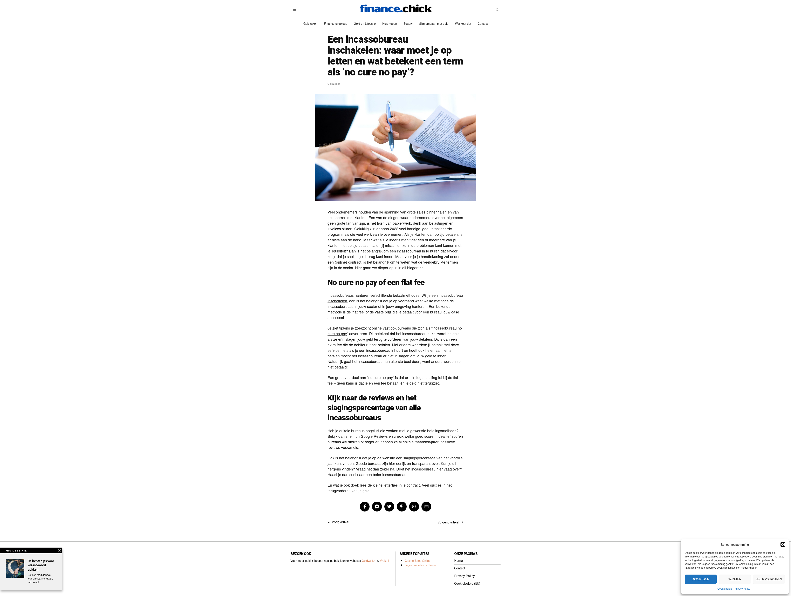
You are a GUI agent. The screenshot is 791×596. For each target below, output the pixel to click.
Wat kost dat (463, 23)
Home (458, 561)
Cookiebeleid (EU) (467, 583)
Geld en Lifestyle (365, 23)
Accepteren (700, 579)
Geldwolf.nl (369, 560)
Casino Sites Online (418, 560)
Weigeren (734, 579)
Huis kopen (389, 23)
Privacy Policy (742, 588)
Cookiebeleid (724, 588)
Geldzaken (310, 23)
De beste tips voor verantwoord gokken (41, 565)
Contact (483, 23)
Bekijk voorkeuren (769, 579)
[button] (783, 544)
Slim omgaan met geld (433, 23)
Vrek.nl (384, 560)
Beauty (408, 23)
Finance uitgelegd (335, 23)
